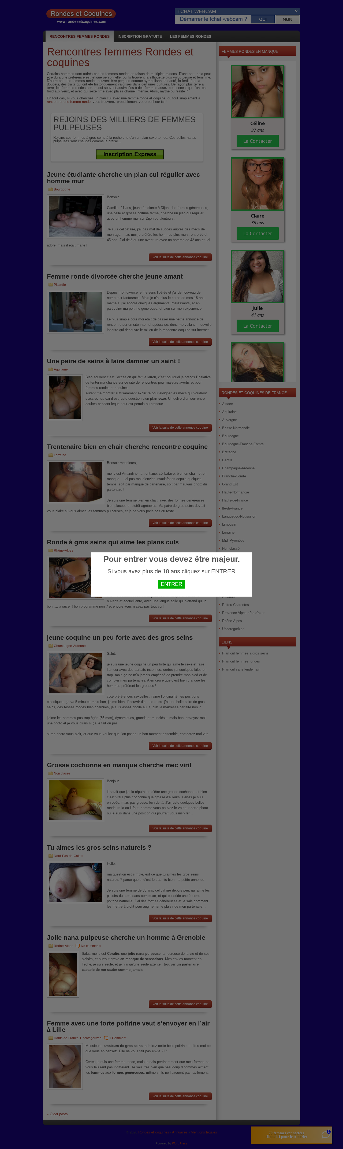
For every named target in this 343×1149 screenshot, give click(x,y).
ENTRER (171, 584)
